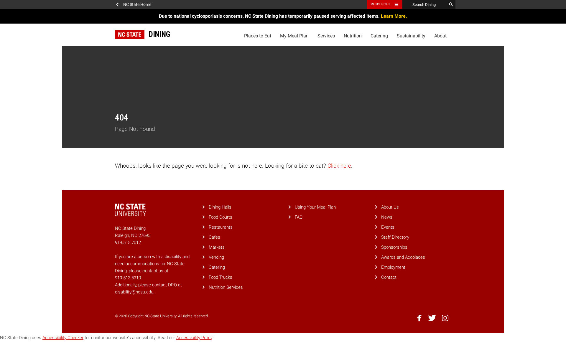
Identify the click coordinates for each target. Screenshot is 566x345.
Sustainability (411, 36)
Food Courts (220, 217)
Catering (379, 36)
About (440, 36)
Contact (388, 277)
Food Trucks (220, 277)
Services (326, 36)
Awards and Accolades (403, 257)
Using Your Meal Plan (315, 207)
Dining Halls (220, 207)
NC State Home (137, 4)
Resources (380, 4)
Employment (393, 267)
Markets (217, 247)
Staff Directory (395, 237)
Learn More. (394, 16)
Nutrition (353, 36)
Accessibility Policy (194, 337)
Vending (216, 257)
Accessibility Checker (62, 337)
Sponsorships (394, 247)
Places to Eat (257, 36)
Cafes (214, 237)
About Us (390, 207)
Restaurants (221, 227)
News (386, 217)
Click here (339, 165)
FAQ (298, 217)
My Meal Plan (294, 36)
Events (387, 227)
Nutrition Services (226, 287)
